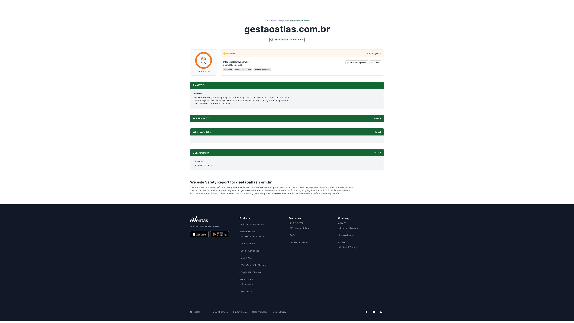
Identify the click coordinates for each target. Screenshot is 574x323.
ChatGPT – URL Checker (253, 236)
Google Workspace (250, 250)
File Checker (247, 291)
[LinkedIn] (367, 312)
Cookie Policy (279, 312)
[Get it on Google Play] (219, 234)
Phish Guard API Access (252, 224)
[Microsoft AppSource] (374, 312)
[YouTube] (359, 312)
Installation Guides (299, 242)
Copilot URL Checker (251, 272)
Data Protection (260, 312)
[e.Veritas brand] (209, 219)
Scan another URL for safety (289, 39)
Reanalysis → (374, 53)
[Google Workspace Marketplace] (381, 312)
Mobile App (246, 258)
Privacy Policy (240, 312)
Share (376, 62)
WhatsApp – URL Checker (253, 265)
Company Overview (349, 228)
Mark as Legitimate (358, 62)
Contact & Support (348, 247)
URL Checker (247, 284)
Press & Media (346, 235)
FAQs (292, 235)
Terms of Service (219, 312)
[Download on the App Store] (199, 234)
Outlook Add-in (248, 243)
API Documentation (299, 228)
